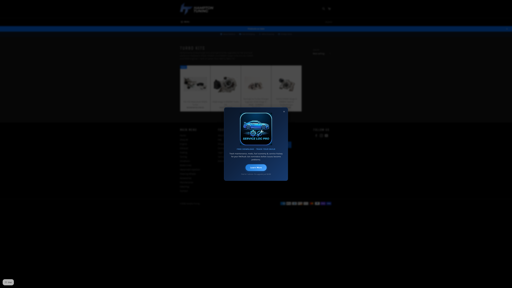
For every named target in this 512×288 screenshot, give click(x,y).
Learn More (256, 167)
